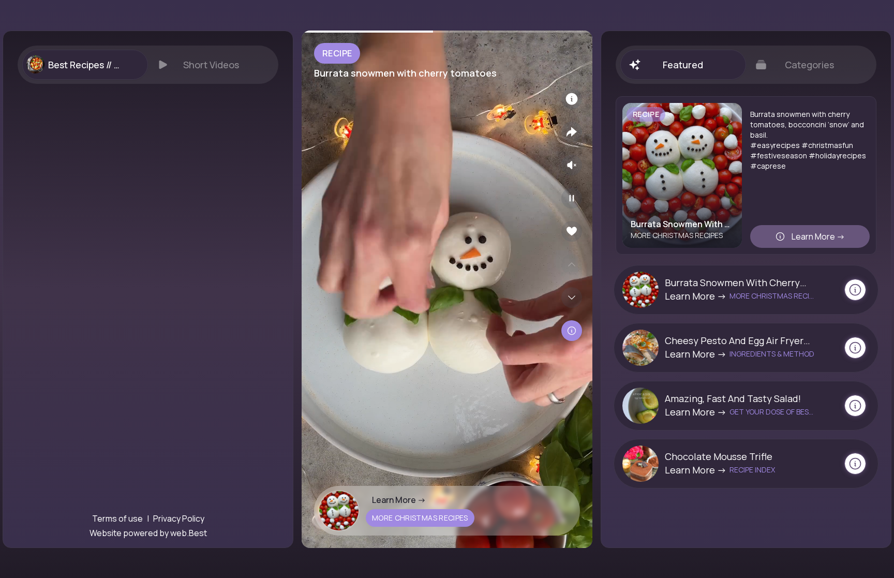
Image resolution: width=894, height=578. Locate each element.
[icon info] (571, 98)
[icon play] (571, 198)
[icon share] (571, 132)
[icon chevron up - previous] (571, 264)
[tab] (85, 65)
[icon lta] (571, 330)
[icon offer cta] (855, 289)
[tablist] (148, 65)
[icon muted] (571, 165)
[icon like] (571, 231)
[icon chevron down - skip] (571, 297)
